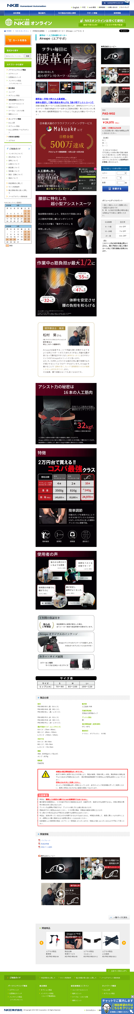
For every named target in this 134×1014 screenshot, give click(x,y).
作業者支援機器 (14, 136)
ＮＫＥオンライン (22, 31)
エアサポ (12, 140)
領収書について (14, 171)
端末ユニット (13, 107)
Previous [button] (41, 943)
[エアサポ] (115, 63)
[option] (54, 945)
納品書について (14, 167)
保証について (13, 178)
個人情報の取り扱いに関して (18, 191)
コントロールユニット (16, 103)
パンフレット (46, 840)
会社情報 (16, 13)
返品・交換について (16, 174)
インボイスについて (16, 153)
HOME (9, 31)
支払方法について (15, 157)
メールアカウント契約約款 (18, 196)
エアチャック (13, 73)
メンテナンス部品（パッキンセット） (16, 81)
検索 (27, 56)
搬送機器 (12, 88)
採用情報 (117, 13)
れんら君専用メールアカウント (19, 130)
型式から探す (18, 50)
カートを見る (18, 40)
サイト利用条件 (14, 187)
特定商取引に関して (16, 183)
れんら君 (12, 122)
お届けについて (14, 164)
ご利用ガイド (18, 149)
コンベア (12, 92)
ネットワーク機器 (15, 119)
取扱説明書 (45, 844)
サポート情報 (92, 13)
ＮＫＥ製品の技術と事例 (67, 13)
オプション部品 (14, 95)
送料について (13, 160)
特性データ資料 (46, 847)
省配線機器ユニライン (16, 100)
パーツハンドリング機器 (17, 70)
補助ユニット (13, 114)
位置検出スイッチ (15, 77)
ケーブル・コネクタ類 (16, 110)
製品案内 (41, 13)
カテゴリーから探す (18, 64)
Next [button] (124, 943)
